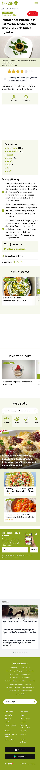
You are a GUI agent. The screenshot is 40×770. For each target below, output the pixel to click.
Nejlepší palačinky (26, 690)
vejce (9, 164)
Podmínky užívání (10, 725)
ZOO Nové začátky (15, 677)
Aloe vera (28, 684)
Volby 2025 (22, 681)
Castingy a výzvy (25, 718)
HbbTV (7, 722)
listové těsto (12, 148)
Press (22, 715)
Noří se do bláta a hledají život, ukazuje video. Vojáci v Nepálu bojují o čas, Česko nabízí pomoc (20, 620)
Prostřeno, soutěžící (9, 15)
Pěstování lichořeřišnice (13, 687)
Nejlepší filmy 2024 (25, 667)
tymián (10, 161)
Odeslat (34, 550)
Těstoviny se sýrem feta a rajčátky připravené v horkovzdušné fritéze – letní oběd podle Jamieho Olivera (19, 491)
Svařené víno (31, 681)
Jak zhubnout (13, 667)
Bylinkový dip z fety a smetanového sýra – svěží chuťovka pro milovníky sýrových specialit (14, 299)
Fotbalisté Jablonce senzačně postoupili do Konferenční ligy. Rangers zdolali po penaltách (19, 631)
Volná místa (8, 715)
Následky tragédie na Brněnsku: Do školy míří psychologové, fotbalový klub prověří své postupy (19, 642)
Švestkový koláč (20, 694)
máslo (9, 158)
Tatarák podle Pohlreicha (16, 684)
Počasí (17, 674)
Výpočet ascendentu (28, 687)
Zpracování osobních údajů (25, 726)
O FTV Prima (9, 711)
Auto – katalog (26, 677)
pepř (9, 171)
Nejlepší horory (11, 671)
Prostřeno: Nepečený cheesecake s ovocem (17, 383)
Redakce (23, 734)
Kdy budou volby (26, 674)
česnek (10, 154)
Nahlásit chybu (9, 740)
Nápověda (23, 731)
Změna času (30, 671)
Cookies (7, 731)
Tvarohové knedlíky (13, 690)
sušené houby (13, 151)
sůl (8, 168)
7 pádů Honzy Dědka (11, 681)
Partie (11, 674)
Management (24, 711)
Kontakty (23, 722)
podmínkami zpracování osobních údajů (17, 556)
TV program (20, 671)
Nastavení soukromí (23, 741)
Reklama (8, 718)
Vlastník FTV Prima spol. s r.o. (11, 735)
